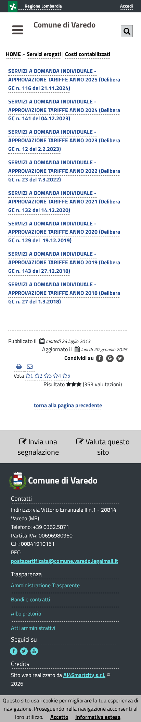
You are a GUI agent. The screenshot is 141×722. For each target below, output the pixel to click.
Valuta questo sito (107, 446)
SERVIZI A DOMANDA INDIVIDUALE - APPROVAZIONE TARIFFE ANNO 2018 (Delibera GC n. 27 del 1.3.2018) (64, 293)
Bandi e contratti (30, 599)
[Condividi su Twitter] (120, 358)
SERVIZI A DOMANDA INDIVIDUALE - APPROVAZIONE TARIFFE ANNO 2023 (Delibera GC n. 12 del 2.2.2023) (64, 140)
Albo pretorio (26, 613)
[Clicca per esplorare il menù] (17, 38)
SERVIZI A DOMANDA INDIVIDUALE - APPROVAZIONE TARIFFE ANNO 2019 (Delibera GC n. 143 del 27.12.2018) (64, 262)
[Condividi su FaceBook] (99, 358)
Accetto (59, 717)
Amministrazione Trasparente (45, 585)
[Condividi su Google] (110, 358)
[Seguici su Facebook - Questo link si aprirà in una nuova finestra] (13, 651)
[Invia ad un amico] (29, 366)
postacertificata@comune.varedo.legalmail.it (64, 561)
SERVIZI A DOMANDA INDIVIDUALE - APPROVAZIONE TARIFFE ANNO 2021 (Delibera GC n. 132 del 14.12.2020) (64, 201)
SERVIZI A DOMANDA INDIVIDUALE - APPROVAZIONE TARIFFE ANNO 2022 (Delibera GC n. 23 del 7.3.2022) (64, 171)
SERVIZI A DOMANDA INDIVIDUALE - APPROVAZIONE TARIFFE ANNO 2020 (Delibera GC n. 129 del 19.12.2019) (64, 232)
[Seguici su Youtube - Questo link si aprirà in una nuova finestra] (34, 651)
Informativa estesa (97, 717)
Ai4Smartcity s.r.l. (84, 675)
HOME (13, 54)
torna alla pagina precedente (68, 405)
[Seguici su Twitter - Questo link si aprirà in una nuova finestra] (24, 651)
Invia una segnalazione (38, 446)
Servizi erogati (44, 54)
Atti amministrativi (33, 628)
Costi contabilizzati (87, 54)
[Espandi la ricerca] (127, 31)
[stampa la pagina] (19, 366)
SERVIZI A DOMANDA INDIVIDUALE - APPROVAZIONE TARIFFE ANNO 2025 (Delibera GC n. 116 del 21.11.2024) (64, 79)
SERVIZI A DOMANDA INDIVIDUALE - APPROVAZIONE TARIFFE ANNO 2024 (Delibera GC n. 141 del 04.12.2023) (64, 110)
